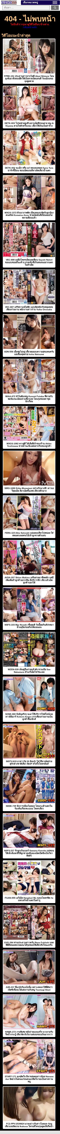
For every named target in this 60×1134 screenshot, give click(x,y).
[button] (55, 2)
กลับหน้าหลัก (30, 27)
